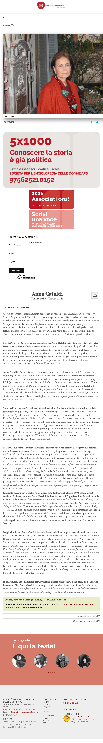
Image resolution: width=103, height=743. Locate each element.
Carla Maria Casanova (17, 307)
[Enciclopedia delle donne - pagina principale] (51, 5)
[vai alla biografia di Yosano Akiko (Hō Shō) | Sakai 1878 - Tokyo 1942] (62, 661)
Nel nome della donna (80, 716)
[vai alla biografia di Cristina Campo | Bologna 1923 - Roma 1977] (19, 661)
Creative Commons (72, 604)
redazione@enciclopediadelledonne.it (24, 712)
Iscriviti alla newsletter (72, 709)
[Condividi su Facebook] (91, 122)
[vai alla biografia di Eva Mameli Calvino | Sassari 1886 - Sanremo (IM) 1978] (84, 661)
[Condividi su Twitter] (97, 122)
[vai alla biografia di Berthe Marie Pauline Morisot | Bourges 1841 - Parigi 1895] (40, 661)
